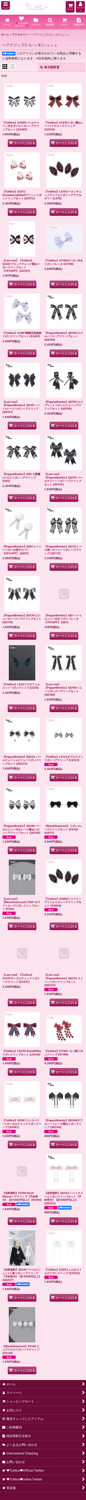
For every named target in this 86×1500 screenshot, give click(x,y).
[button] (5, 5)
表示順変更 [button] (52, 67)
